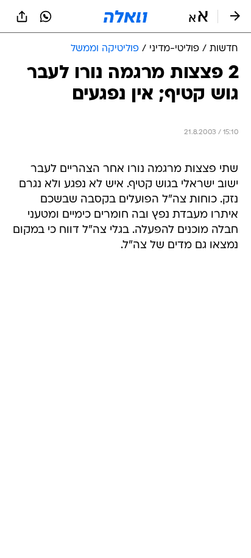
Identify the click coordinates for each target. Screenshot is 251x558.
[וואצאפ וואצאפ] (46, 16)
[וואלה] (125, 16)
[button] (198, 16)
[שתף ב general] (22, 16)
